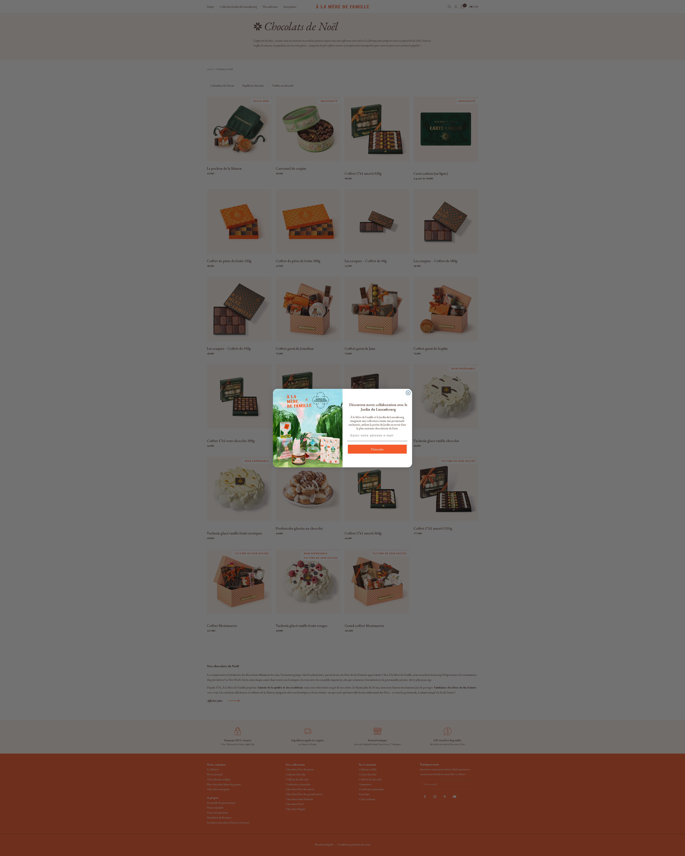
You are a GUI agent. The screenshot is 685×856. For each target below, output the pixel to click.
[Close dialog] (408, 393)
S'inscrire (377, 449)
